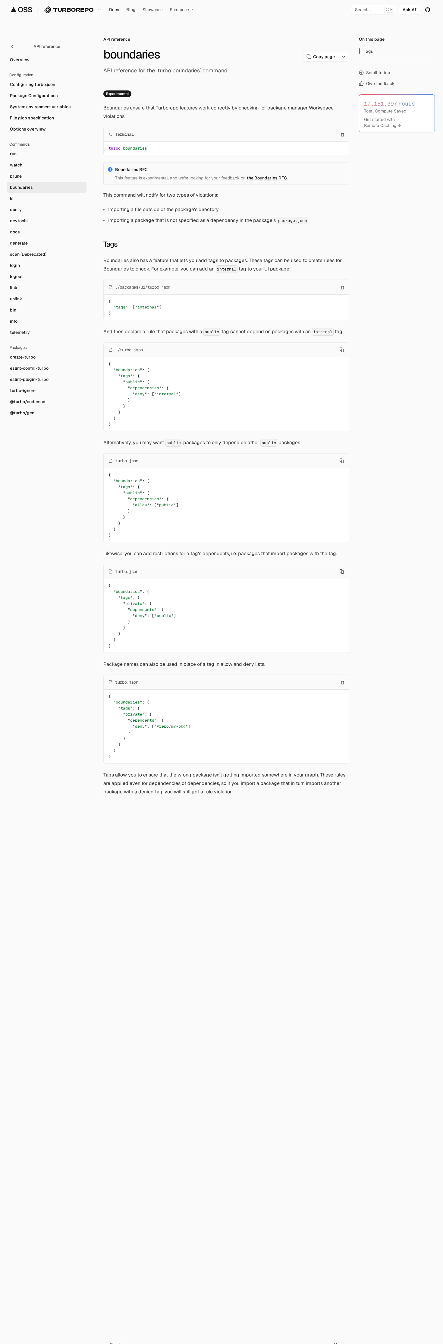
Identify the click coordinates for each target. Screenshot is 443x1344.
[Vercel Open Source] (21, 10)
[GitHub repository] (427, 9)
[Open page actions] (343, 57)
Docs (114, 9)
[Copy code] (341, 134)
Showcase (153, 9)
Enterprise (179, 9)
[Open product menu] (99, 9)
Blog (130, 9)
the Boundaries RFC (267, 178)
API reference (116, 39)
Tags (110, 244)
